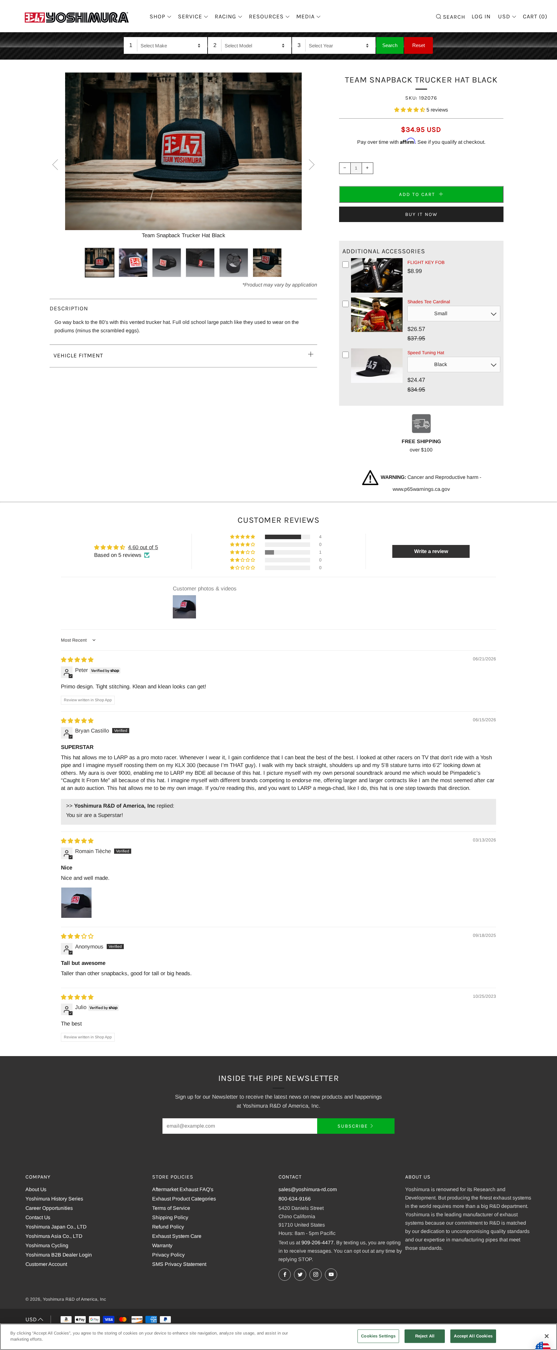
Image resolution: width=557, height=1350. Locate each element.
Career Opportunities (49, 1208)
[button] (410, 109)
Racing (225, 16)
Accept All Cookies (473, 1336)
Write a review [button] (431, 551)
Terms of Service (171, 1208)
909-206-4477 (317, 1242)
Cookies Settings (378, 1336)
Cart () (535, 16)
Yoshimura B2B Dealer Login (58, 1255)
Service (190, 16)
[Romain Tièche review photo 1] (76, 902)
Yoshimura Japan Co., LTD (55, 1226)
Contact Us (37, 1217)
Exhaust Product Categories (184, 1198)
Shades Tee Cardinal (428, 301)
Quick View (377, 291)
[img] (77, 660)
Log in (481, 16)
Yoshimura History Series (54, 1198)
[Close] (547, 1336)
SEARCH (453, 16)
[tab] (99, 262)
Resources (266, 16)
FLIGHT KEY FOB (426, 262)
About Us (35, 1189)
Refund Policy (168, 1226)
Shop (157, 16)
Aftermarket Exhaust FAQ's (182, 1189)
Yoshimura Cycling (46, 1245)
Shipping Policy (170, 1217)
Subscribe (352, 1126)
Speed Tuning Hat (425, 352)
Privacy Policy (168, 1255)
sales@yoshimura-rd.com (307, 1189)
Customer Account (46, 1264)
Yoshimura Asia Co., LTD (53, 1236)
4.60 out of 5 (143, 547)
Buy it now (421, 214)
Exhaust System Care (176, 1236)
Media (305, 16)
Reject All (425, 1336)
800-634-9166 (294, 1198)
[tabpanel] (183, 156)
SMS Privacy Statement (179, 1264)
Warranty (162, 1245)
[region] (278, 1337)
